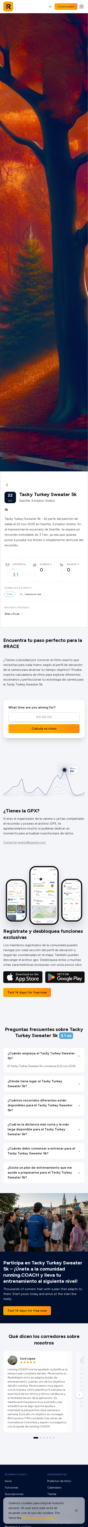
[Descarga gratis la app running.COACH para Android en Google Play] (65, 977)
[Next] (79, 1394)
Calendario (54, 1487)
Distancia (19, 564)
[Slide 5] (50, 1438)
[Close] (76, 1510)
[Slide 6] (54, 1438)
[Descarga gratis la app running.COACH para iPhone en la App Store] (23, 977)
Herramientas (57, 1474)
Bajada (72, 564)
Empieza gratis (66, 6)
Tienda (51, 1494)
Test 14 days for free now (27, 992)
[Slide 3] (44, 1438)
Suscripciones (14, 1494)
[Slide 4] (47, 1438)
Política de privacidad (38, 1518)
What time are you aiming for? (31, 707)
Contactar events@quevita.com (24, 842)
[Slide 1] (35, 1438)
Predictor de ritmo (59, 1481)
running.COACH (16, 1474)
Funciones (11, 1487)
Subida (44, 564)
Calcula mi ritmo (44, 728)
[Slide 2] (41, 1438)
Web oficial (12, 614)
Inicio (8, 1481)
